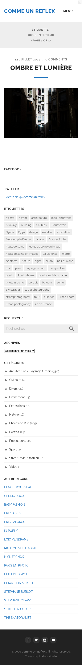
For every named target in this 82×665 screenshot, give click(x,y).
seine (60, 282)
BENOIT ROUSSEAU (18, 487)
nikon (49, 261)
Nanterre (11, 261)
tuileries (49, 296)
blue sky (11, 225)
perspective (57, 268)
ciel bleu (41, 225)
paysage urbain (35, 268)
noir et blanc (65, 261)
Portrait (14, 432)
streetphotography (18, 296)
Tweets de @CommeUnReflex (24, 197)
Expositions (17, 406)
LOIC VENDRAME (16, 539)
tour (37, 296)
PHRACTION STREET (18, 583)
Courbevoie (59, 225)
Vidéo (13, 466)
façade (40, 239)
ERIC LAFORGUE (15, 522)
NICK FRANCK (14, 556)
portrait (33, 282)
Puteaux (47, 282)
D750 (21, 232)
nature (26, 261)
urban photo (66, 296)
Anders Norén (48, 656)
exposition (63, 232)
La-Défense (50, 253)
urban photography (18, 304)
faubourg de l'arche (18, 239)
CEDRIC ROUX (14, 496)
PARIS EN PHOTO (16, 565)
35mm (23, 217)
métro (66, 253)
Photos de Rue (19, 423)
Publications (17, 440)
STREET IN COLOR (17, 609)
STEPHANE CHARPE (18, 600)
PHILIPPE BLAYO (15, 574)
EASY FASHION (14, 504)
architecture (39, 217)
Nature (14, 414)
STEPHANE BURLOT (18, 591)
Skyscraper (13, 289)
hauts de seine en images (22, 253)
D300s (10, 232)
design (33, 232)
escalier (47, 232)
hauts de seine (15, 246)
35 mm (10, 217)
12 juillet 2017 (28, 59)
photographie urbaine (53, 275)
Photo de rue (26, 275)
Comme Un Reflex (29, 11)
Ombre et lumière (41, 67)
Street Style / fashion (24, 458)
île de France (43, 304)
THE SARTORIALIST (17, 617)
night (38, 261)
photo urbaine (15, 282)
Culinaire (15, 380)
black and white (61, 217)
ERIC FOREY (12, 513)
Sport (13, 449)
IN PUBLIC (11, 530)
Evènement (17, 397)
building (26, 225)
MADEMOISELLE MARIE (20, 548)
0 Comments (56, 59)
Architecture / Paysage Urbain (30, 371)
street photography (37, 289)
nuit (8, 268)
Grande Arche (57, 239)
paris (18, 268)
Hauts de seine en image (44, 246)
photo (9, 275)
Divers (13, 388)
